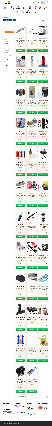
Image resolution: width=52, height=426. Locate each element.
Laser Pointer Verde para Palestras (20, 196)
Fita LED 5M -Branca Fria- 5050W (32, 289)
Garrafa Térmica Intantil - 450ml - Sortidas (43, 41)
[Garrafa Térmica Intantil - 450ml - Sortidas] (43, 30)
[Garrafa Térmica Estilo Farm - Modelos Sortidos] (32, 61)
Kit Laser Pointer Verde (32, 257)
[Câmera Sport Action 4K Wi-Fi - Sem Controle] (20, 371)
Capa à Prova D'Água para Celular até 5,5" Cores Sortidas (32, 382)
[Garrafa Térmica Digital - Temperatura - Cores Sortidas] (20, 61)
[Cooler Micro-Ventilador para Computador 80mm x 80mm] (43, 247)
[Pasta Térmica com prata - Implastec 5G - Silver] (20, 30)
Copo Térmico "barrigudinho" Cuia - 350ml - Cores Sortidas (43, 103)
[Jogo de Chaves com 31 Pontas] (32, 154)
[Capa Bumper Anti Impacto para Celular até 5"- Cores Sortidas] (20, 340)
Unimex (7, 59)
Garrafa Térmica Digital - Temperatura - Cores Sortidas (20, 72)
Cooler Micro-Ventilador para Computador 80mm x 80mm (43, 258)
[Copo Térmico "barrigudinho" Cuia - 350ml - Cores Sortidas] (43, 92)
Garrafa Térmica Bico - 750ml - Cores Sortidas (20, 165)
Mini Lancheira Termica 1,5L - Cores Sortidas (32, 134)
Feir (6, 45)
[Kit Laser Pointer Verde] (32, 247)
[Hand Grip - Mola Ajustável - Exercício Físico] (43, 340)
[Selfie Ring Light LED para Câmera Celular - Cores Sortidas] (43, 309)
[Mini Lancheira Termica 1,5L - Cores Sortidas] (32, 123)
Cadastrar (42, 3)
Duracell (7, 41)
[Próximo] (46, 397)
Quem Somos (5, 405)
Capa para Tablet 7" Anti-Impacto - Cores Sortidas (31, 351)
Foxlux (7, 48)
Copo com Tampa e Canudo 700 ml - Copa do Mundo (32, 103)
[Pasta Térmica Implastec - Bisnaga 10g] (32, 30)
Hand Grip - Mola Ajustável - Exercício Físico (43, 351)
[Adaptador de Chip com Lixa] (43, 185)
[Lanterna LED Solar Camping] (43, 216)
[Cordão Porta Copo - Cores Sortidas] (20, 123)
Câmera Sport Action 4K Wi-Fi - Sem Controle (20, 382)
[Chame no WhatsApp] (36, 2)
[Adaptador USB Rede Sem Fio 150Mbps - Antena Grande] (32, 216)
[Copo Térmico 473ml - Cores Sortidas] (20, 92)
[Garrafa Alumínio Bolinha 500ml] (43, 61)
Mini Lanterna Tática (20, 319)
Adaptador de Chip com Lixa (43, 196)
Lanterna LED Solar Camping (43, 227)
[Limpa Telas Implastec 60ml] (20, 216)
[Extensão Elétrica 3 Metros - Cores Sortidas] (32, 309)
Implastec (7, 50)
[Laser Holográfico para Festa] (43, 154)
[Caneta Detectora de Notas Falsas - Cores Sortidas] (43, 278)
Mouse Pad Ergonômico (20, 288)
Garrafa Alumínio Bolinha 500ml (43, 72)
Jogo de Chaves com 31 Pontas (31, 165)
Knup (7, 54)
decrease (17, 46)
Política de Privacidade (7, 406)
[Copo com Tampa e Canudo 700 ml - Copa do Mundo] (32, 92)
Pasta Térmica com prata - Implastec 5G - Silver (20, 41)
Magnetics (8, 55)
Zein (6, 61)
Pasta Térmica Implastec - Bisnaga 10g (32, 41)
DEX (6, 39)
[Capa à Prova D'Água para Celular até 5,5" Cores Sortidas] (32, 371)
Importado (7, 52)
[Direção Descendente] (48, 21)
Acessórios (9, 15)
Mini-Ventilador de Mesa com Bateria (31, 196)
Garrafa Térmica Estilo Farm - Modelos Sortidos (31, 72)
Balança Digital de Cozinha (20, 257)
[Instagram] (43, 408)
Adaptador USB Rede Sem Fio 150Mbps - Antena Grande (32, 227)
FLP (6, 46)
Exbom (7, 43)
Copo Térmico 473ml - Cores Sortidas (20, 103)
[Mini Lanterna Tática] (20, 309)
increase (24, 46)
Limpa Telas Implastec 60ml (20, 227)
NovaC (7, 57)
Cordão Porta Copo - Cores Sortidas (20, 134)
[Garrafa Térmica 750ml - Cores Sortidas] (43, 123)
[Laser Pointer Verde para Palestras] (20, 185)
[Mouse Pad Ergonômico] (20, 278)
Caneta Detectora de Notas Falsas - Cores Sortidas (43, 289)
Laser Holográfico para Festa (43, 165)
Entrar (42, 1)
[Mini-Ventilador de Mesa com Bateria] (32, 185)
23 (9, 57)
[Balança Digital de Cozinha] (20, 247)
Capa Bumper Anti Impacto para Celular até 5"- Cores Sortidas (20, 351)
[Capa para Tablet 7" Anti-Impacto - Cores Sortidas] (32, 340)
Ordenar (38, 21)
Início (4, 15)
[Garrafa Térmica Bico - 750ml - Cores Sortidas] (20, 154)
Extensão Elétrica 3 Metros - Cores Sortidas (31, 320)
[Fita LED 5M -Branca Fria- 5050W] (32, 278)
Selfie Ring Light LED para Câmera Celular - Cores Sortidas (43, 320)
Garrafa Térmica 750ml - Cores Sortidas (43, 134)
